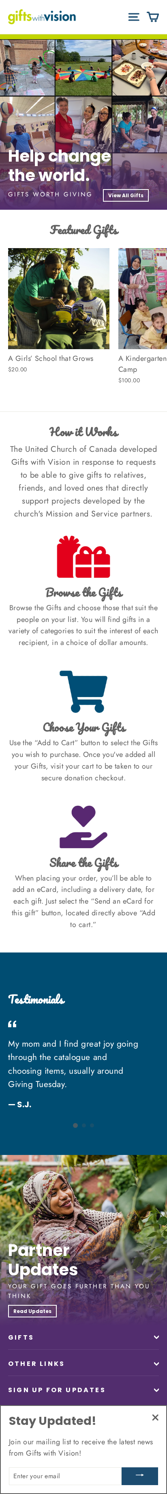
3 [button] (92, 1125)
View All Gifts (125, 195)
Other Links (36, 1363)
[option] (83, 124)
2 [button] (84, 1125)
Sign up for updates (57, 1390)
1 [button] (75, 1125)
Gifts (21, 1337)
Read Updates (32, 1311)
